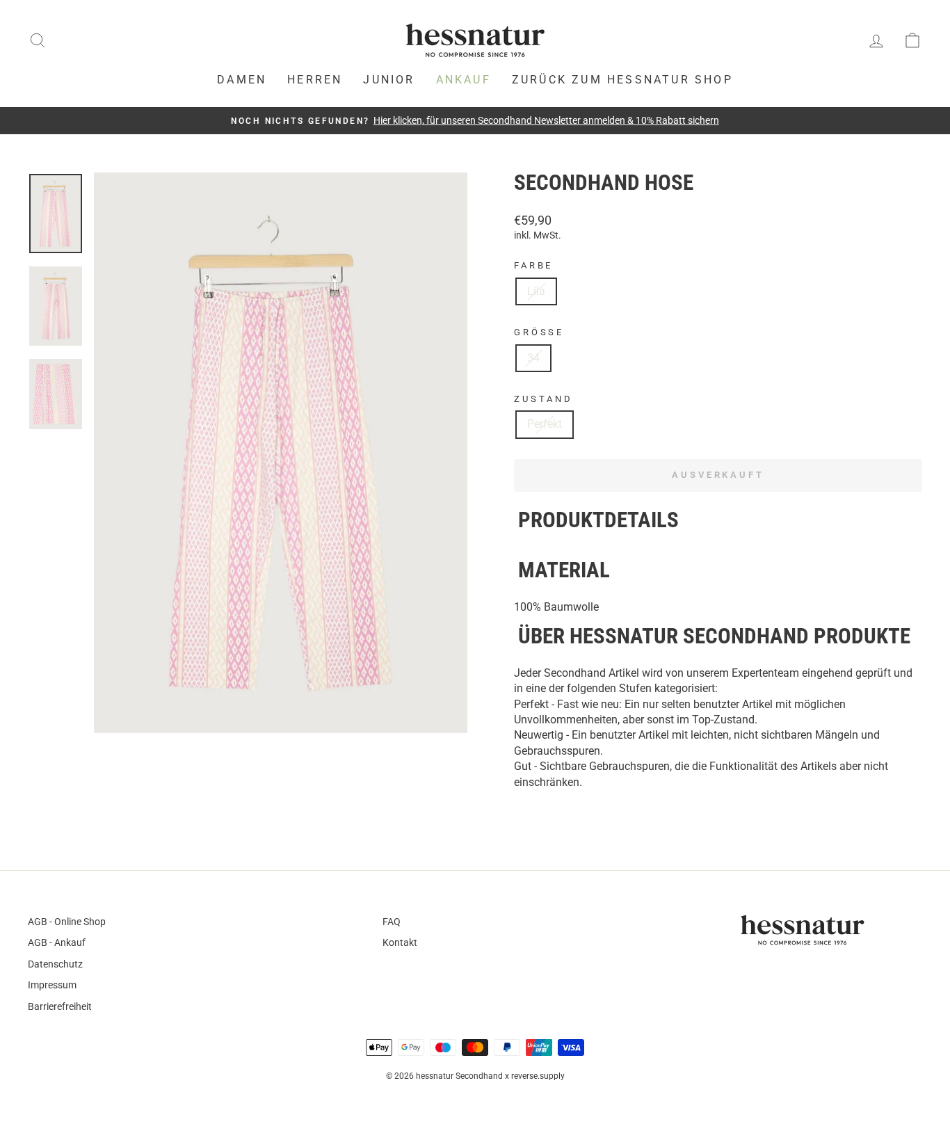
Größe (539, 332)
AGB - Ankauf (57, 942)
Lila (536, 291)
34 (533, 357)
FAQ (392, 921)
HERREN (314, 79)
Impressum (52, 984)
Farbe (533, 265)
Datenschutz (55, 964)
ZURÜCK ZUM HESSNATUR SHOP (622, 79)
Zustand (543, 399)
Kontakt (400, 942)
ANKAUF (463, 79)
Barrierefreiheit (60, 1006)
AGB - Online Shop (67, 921)
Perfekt (544, 424)
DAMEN (241, 79)
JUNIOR (388, 79)
